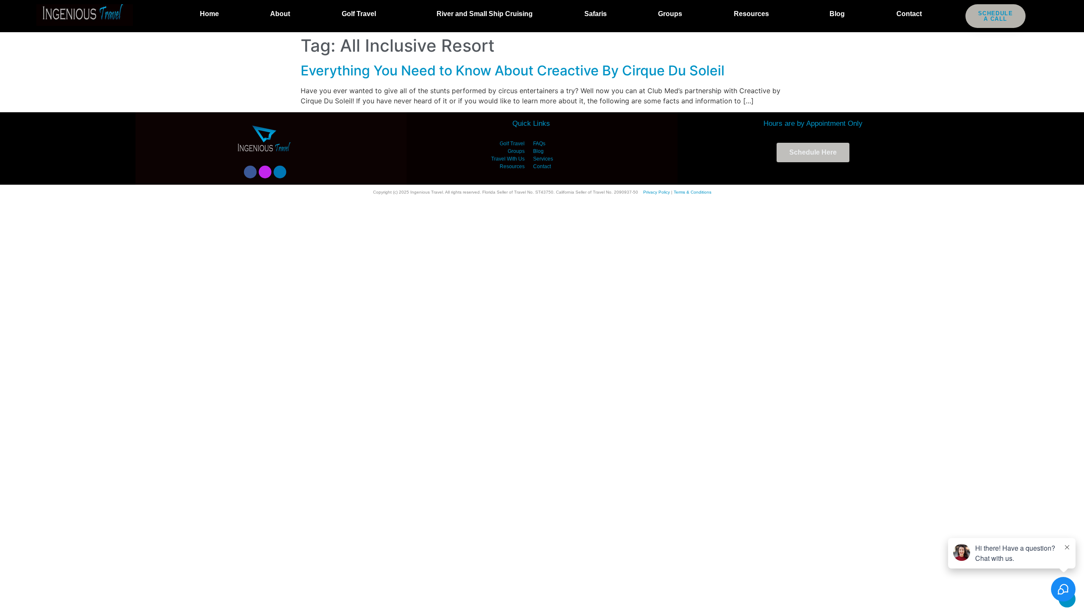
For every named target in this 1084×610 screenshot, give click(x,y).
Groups (670, 13)
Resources (751, 13)
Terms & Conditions (692, 192)
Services (543, 159)
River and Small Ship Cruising (485, 13)
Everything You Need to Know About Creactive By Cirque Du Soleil (513, 70)
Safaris (595, 13)
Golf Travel (359, 13)
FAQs (539, 144)
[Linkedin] (280, 172)
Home (209, 13)
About (280, 13)
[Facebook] (250, 172)
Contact (909, 13)
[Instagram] (265, 172)
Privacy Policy (656, 192)
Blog (837, 13)
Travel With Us (508, 159)
